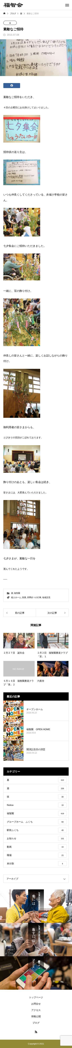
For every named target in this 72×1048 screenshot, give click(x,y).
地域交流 (46, 597)
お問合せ (36, 1003)
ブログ (36, 1022)
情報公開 (36, 1016)
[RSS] (36, 1031)
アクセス (36, 1010)
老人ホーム (16, 597)
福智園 (17, 593)
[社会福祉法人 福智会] (13, 5)
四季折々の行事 (34, 597)
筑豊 (24, 597)
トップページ (36, 997)
